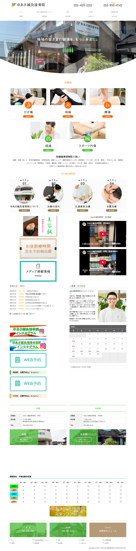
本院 (67, 12)
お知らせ (91, 16)
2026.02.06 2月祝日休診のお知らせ (24, 297)
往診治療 (67, 16)
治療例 (21, 16)
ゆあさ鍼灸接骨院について (44, 12)
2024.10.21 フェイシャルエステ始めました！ (27, 309)
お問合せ (114, 16)
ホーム (21, 12)
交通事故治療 (114, 12)
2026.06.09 (27, 294)
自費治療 (44, 16)
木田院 (91, 12)
